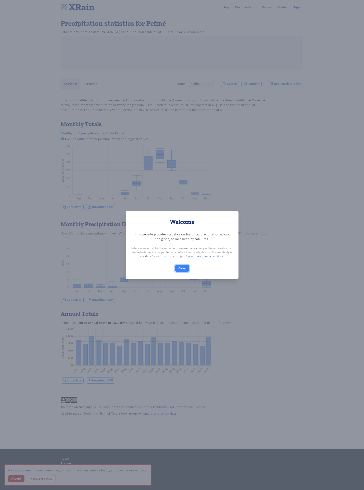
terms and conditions (210, 256)
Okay (182, 268)
